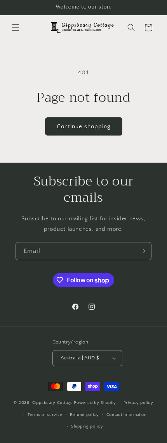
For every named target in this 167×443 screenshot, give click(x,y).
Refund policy (84, 414)
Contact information (126, 414)
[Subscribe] (142, 251)
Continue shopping (84, 126)
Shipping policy (87, 426)
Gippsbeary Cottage (52, 402)
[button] (15, 27)
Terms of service (45, 414)
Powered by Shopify (95, 402)
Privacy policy (138, 402)
